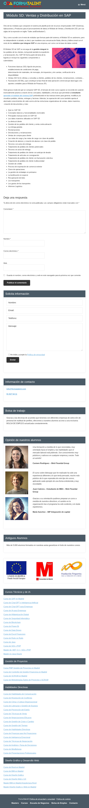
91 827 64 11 (11, 394)
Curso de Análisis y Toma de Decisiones (20, 745)
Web (5, 263)
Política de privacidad (36, 355)
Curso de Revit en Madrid (13, 767)
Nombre (7, 239)
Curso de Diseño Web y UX (14, 779)
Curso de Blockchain (12, 622)
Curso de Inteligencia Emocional (16, 737)
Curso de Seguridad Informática (16, 618)
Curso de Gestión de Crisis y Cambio (18, 722)
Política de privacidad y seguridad (42, 799)
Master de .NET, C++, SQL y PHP (17, 650)
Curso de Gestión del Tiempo (15, 726)
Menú (83, 5)
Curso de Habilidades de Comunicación (19, 694)
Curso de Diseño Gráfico (13, 775)
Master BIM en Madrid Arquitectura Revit (20, 783)
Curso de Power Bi (11, 626)
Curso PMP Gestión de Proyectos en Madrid (21, 668)
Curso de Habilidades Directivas (16, 729)
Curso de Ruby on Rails (13, 638)
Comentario (8, 209)
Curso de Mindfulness (12, 749)
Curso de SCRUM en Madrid (15, 676)
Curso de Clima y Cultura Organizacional (20, 702)
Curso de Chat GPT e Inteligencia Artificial (20, 603)
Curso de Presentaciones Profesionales (19, 753)
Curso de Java (9, 642)
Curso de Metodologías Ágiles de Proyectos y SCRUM (25, 680)
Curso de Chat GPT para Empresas (18, 607)
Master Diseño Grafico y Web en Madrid (19, 787)
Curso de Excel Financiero (14, 634)
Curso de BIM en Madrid (13, 771)
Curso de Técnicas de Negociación (17, 741)
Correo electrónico (11, 251)
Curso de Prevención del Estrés (16, 710)
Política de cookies (63, 799)
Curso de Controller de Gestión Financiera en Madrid (25, 672)
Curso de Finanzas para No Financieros (19, 733)
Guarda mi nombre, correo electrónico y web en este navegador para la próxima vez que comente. (44, 275)
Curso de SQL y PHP (12, 646)
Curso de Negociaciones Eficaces (17, 718)
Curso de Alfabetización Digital (16, 615)
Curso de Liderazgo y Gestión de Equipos (20, 706)
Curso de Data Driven (12, 630)
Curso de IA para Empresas (14, 611)
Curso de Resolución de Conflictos (17, 698)
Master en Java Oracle (12, 654)
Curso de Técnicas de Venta (15, 714)
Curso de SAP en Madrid (13, 599)
